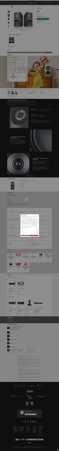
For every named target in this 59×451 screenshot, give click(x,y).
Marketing (22, 231)
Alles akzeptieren (34, 235)
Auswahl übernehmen (25, 235)
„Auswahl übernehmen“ (35, 224)
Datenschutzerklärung (23, 227)
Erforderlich (22, 228)
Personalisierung (22, 232)
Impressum (28, 227)
